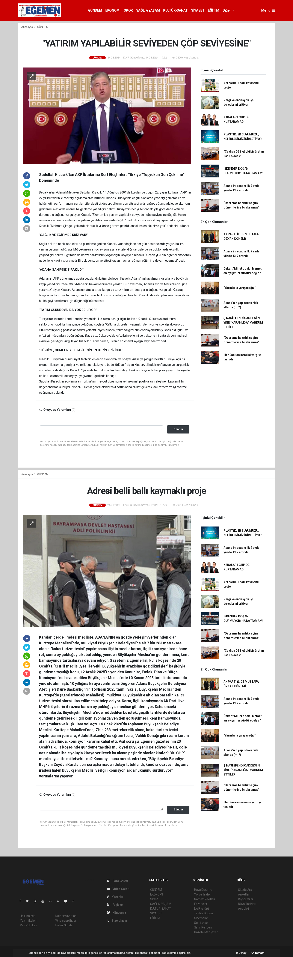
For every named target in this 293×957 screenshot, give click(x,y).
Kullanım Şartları (66, 916)
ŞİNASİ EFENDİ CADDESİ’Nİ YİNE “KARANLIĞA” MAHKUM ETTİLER (243, 322)
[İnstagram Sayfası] (37, 901)
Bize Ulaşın (119, 920)
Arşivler (117, 904)
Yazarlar (117, 896)
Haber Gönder (64, 925)
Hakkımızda (27, 916)
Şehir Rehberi (203, 927)
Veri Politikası (28, 925)
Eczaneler (200, 904)
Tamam (259, 952)
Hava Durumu (203, 889)
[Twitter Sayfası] (29, 901)
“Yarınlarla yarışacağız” (240, 288)
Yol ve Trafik (202, 894)
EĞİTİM (213, 10)
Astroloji (243, 908)
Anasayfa (27, 26)
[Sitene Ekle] (75, 901)
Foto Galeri (120, 881)
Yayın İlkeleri (28, 920)
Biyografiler (245, 899)
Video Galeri (120, 889)
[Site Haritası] (67, 901)
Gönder (178, 429)
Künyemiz (119, 912)
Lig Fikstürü (201, 908)
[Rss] (59, 901)
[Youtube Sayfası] (44, 901)
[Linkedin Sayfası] (52, 901)
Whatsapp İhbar (65, 920)
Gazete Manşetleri (206, 932)
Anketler (243, 894)
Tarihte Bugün (203, 913)
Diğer (227, 10)
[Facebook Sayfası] (21, 901)
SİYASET (197, 10)
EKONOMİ (112, 10)
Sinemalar (201, 918)
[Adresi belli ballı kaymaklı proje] (107, 570)
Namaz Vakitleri (204, 899)
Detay (242, 952)
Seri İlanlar (201, 922)
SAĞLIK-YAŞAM (148, 10)
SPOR (128, 10)
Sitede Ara (245, 889)
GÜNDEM (95, 10)
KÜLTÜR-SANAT (175, 10)
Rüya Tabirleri (247, 904)
